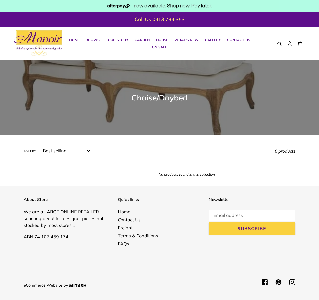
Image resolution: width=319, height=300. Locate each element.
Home (124, 212)
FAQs (123, 244)
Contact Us (129, 220)
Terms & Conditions (138, 236)
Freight (125, 228)
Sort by (30, 151)
